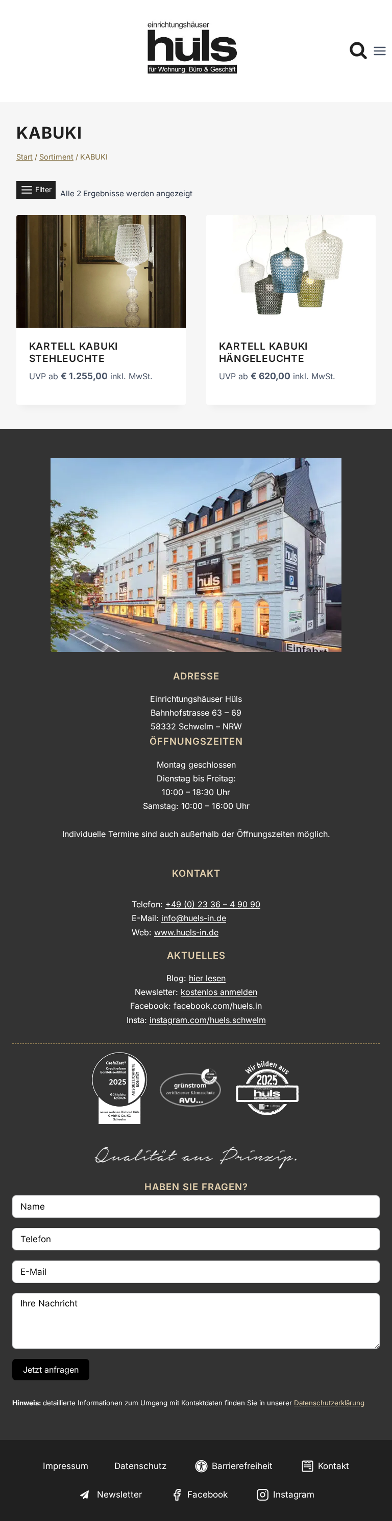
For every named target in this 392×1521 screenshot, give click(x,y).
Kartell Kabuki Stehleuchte (73, 352)
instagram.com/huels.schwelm (208, 1020)
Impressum (65, 1466)
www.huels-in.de (186, 932)
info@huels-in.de (193, 918)
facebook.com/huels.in (218, 1006)
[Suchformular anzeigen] (358, 51)
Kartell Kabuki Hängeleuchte (263, 352)
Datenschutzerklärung (329, 1403)
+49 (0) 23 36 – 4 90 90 (212, 904)
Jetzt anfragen (51, 1370)
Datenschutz (140, 1466)
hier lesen (207, 978)
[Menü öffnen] (380, 51)
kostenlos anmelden (219, 992)
